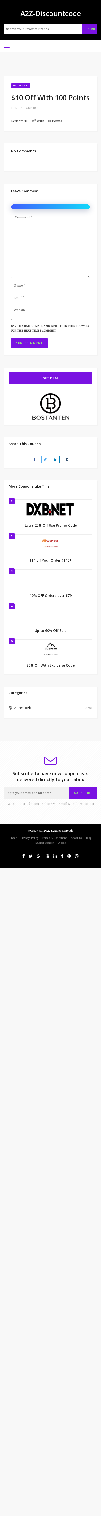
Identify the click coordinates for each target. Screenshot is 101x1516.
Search (90, 29)
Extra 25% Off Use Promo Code (50, 525)
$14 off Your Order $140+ (50, 560)
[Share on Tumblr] (66, 459)
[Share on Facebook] (34, 459)
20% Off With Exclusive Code (50, 665)
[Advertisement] (50, 918)
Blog (88, 838)
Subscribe (83, 793)
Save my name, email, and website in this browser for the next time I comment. (50, 328)
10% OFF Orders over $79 (51, 595)
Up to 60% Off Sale (50, 630)
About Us (77, 838)
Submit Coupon (44, 842)
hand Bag (31, 108)
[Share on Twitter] (45, 459)
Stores (62, 842)
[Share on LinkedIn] (56, 459)
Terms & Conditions (54, 838)
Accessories (23, 708)
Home (15, 108)
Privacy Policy (29, 838)
